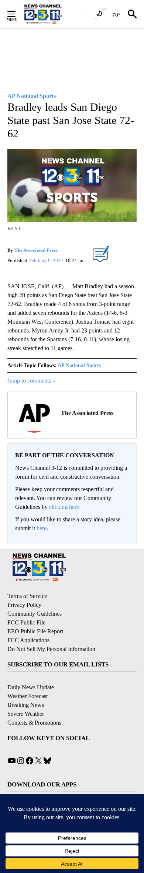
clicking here (64, 507)
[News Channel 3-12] (52, 14)
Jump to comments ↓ (31, 380)
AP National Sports (79, 365)
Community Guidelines (34, 613)
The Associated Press (36, 250)
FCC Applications (28, 640)
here (42, 528)
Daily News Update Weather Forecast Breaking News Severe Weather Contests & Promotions (34, 705)
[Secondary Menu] (17, 14)
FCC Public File (26, 622)
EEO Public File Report (35, 631)
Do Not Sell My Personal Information (51, 649)
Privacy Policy (24, 605)
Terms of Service (27, 596)
